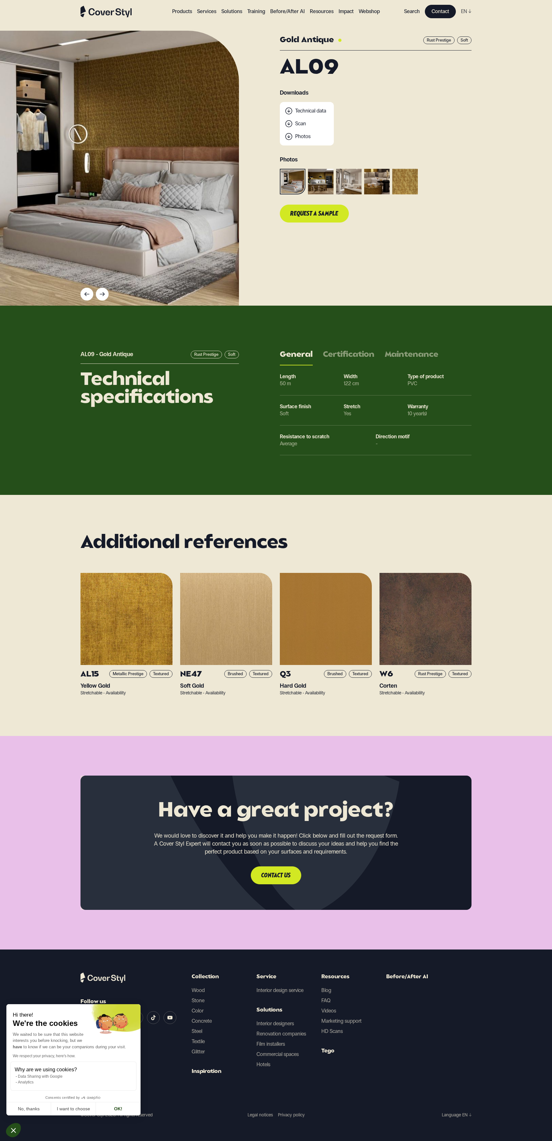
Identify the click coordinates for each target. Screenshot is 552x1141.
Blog (326, 990)
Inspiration (206, 1071)
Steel (197, 1031)
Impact (346, 11)
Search (412, 11)
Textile (198, 1041)
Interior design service (280, 990)
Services (206, 11)
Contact (440, 11)
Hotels (263, 1064)
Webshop (369, 11)
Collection (205, 977)
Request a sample (314, 214)
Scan (300, 124)
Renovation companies (281, 1034)
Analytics (26, 1082)
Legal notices (260, 1115)
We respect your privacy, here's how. (44, 1056)
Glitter (198, 1052)
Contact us (276, 875)
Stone (198, 1000)
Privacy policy (291, 1115)
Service (266, 977)
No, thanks (29, 1108)
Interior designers (275, 1023)
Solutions (269, 1010)
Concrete (202, 1021)
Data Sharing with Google (40, 1076)
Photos (302, 136)
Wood (198, 990)
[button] (13, 1130)
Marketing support (341, 1021)
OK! (118, 1108)
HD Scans (332, 1031)
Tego (327, 1051)
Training (256, 11)
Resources (335, 977)
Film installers (271, 1044)
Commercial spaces (278, 1054)
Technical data (310, 111)
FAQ (326, 1000)
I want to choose (73, 1108)
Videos (328, 1011)
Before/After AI (287, 11)
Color (197, 1011)
